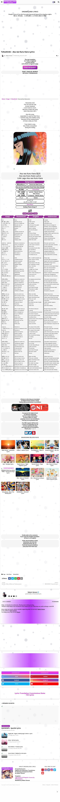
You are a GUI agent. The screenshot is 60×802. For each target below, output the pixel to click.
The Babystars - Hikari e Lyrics (37, 451)
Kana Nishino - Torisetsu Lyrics (15, 746)
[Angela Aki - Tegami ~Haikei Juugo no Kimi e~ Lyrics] (4, 735)
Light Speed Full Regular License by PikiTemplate (24, 778)
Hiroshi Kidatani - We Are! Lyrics (52, 451)
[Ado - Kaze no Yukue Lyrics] (52, 458)
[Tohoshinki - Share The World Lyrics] (8, 486)
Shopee (18, 612)
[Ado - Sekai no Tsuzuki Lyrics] (23, 472)
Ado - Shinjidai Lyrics (8, 464)
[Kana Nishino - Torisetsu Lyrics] (4, 748)
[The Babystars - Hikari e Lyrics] (37, 444)
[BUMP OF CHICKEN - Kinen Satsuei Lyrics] (52, 472)
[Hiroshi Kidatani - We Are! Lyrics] (52, 444)
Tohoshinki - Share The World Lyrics (8, 492)
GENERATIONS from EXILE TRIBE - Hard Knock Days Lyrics (8, 472)
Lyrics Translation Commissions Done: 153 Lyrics (30, 694)
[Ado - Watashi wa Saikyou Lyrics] (37, 472)
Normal (30, 213)
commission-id (44, 673)
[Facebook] (9, 578)
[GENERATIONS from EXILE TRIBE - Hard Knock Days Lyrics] (8, 468)
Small (24, 213)
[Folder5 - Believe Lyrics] (23, 444)
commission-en (15, 673)
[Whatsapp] (15, 578)
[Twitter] (12, 578)
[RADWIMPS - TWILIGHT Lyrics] (23, 486)
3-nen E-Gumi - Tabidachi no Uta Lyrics (17, 753)
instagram (45, 680)
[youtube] (14, 596)
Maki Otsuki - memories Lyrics (8, 451)
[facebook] (9, 596)
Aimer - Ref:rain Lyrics (13, 740)
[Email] (21, 578)
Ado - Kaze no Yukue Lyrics (51, 464)
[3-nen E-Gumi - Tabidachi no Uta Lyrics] (4, 755)
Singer (8, 99)
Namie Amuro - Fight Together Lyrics (22, 464)
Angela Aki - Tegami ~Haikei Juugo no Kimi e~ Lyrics (20, 733)
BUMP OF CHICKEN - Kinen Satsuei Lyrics (52, 478)
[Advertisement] (30, 38)
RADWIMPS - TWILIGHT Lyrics (23, 492)
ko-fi (16, 676)
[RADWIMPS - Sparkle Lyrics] (30, 715)
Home (3, 99)
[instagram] (16, 596)
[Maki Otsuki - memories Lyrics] (8, 444)
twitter (16, 683)
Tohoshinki (14, 99)
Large (35, 213)
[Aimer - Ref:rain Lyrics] (4, 742)
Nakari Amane (32, 592)
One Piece (30, 204)
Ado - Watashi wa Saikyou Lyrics (37, 478)
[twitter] (11, 596)
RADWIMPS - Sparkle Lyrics (11, 728)
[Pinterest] (18, 578)
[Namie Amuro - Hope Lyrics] (37, 458)
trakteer (45, 676)
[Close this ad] (57, 792)
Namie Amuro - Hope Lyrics (37, 464)
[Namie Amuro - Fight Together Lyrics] (23, 458)
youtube (45, 683)
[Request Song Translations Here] (30, 69)
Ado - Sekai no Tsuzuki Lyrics (23, 478)
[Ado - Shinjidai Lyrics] (8, 458)
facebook (16, 680)
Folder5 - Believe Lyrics (23, 450)
